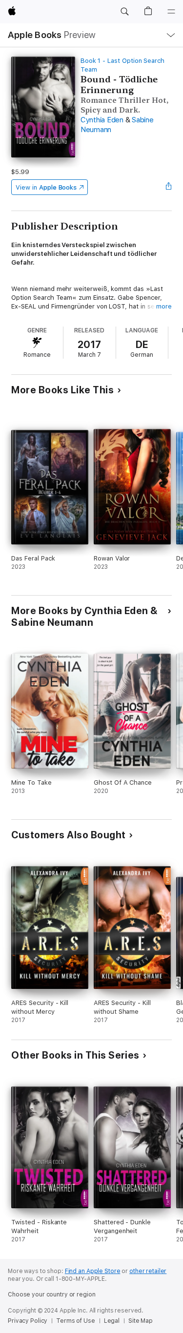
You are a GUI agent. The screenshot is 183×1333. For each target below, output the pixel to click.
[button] (124, 11)
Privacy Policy (27, 1320)
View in (46, 187)
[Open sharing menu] (169, 187)
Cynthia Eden (102, 120)
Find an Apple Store (93, 1271)
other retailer (147, 1271)
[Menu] (171, 11)
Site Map (140, 1320)
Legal (112, 1320)
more (164, 306)
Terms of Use (75, 1320)
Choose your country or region (52, 1294)
